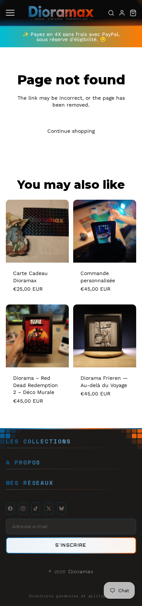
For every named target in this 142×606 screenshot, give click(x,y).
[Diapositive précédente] (14, 336)
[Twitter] (48, 508)
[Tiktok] (35, 508)
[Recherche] (111, 12)
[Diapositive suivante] (61, 336)
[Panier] (132, 12)
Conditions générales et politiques (71, 596)
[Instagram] (23, 508)
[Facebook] (10, 508)
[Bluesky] (61, 508)
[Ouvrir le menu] (10, 13)
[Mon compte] (122, 12)
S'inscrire (70, 545)
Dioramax (81, 571)
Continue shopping (71, 131)
